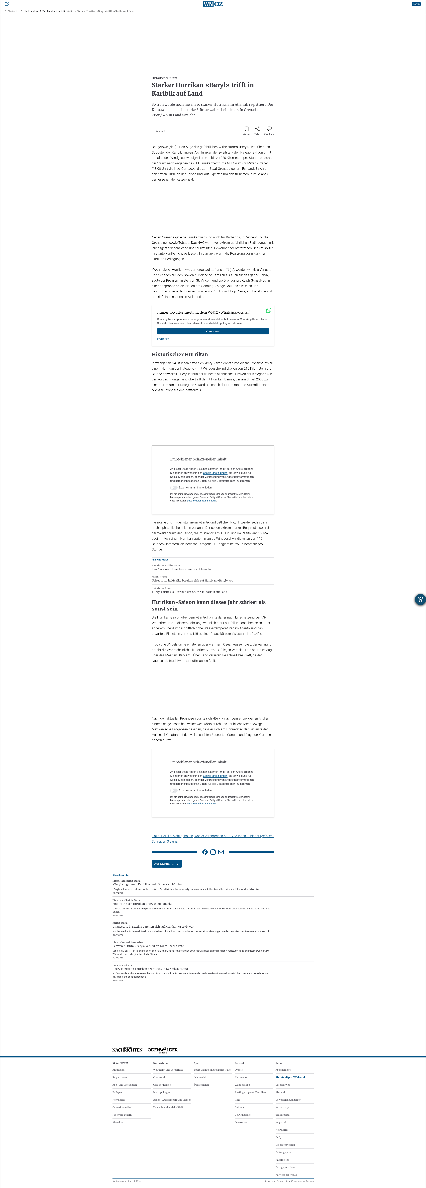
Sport (197, 1063)
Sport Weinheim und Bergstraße (212, 1069)
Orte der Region (162, 1084)
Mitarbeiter (282, 1159)
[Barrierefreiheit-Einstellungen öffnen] (420, 599)
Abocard (280, 1092)
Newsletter (118, 1099)
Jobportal (281, 1122)
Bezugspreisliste (285, 1167)
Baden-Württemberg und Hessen (172, 1099)
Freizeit (239, 1063)
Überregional (201, 1084)
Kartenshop (241, 1077)
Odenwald (159, 1077)
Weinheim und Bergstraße (168, 1069)
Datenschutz (282, 1181)
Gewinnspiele (243, 1114)
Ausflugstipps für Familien (250, 1092)
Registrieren (119, 1077)
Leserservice (283, 1084)
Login (416, 4)
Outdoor (239, 1107)
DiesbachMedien (285, 1144)
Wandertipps (242, 1084)
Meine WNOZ (120, 1063)
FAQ (278, 1137)
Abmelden (118, 1122)
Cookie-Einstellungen (215, 472)
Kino (237, 1099)
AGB (291, 1181)
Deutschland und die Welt (168, 1107)
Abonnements (284, 1069)
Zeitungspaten (284, 1152)
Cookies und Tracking (304, 1181)
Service (280, 1063)
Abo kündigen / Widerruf (290, 1077)
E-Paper (117, 1092)
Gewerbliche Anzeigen (288, 1099)
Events (239, 1069)
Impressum (163, 338)
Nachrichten (160, 1063)
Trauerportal (283, 1114)
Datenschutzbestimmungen (201, 500)
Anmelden (118, 1069)
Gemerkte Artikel (122, 1107)
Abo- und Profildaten (124, 1084)
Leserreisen (241, 1122)
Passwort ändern (122, 1114)
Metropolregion (162, 1092)
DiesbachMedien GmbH (126, 1181)
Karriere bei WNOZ (286, 1174)
